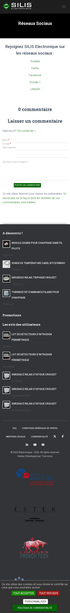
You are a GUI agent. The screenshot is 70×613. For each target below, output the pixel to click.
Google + (35, 82)
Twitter (35, 68)
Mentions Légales (15, 437)
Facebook (35, 75)
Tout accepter (23, 593)
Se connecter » (27, 130)
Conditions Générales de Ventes (39, 428)
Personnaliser (35, 601)
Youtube (35, 61)
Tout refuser (48, 593)
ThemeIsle (46, 456)
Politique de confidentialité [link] (35, 608)
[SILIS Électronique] (19, 6)
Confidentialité (39, 437)
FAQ (14, 428)
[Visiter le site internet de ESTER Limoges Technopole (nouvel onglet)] (35, 513)
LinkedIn (35, 89)
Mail (43, 444)
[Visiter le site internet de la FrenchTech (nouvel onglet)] (35, 549)
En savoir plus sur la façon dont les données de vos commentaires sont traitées (34, 198)
